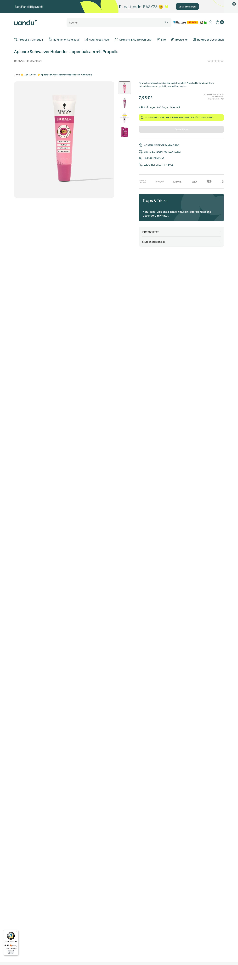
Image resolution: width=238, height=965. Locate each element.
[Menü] (16, 932)
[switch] (11, 952)
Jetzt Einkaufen (187, 6)
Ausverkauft (181, 129)
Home (17, 74)
